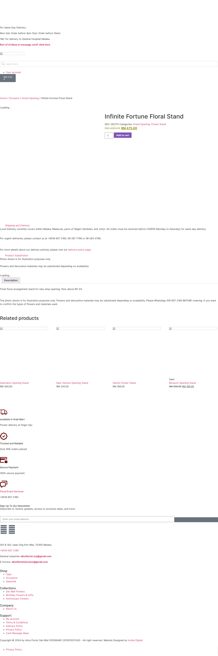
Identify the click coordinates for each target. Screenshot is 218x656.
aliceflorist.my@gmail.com (35, 556)
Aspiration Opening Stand (14, 382)
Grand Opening (30, 98)
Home (3, 98)
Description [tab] (11, 280)
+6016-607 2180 (9, 550)
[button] (109, 225)
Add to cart (122, 135)
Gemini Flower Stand (124, 382)
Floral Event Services (12, 491)
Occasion (14, 98)
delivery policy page (79, 249)
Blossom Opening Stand (182, 382)
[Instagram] (12, 529)
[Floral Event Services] (3, 484)
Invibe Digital (135, 640)
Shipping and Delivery (17, 225)
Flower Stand (158, 124)
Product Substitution (16, 255)
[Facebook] (3, 529)
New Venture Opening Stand (72, 382)
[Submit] (196, 519)
